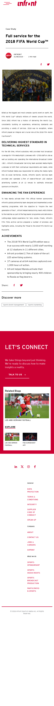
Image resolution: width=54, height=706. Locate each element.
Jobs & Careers (31, 543)
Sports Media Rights (33, 571)
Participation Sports (33, 589)
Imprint (31, 550)
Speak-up (31, 520)
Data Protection (32, 490)
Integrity (32, 504)
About (30, 532)
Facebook (41, 64)
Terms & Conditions (32, 498)
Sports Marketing (35, 305)
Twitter (48, 64)
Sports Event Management (13, 305)
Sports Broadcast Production (33, 580)
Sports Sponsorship (33, 563)
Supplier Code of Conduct (31, 512)
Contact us (32, 537)
